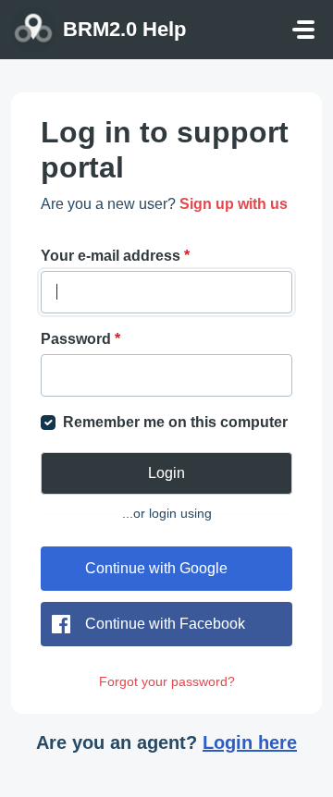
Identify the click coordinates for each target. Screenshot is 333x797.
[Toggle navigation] (303, 29)
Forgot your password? (167, 681)
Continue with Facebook (165, 623)
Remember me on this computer (175, 422)
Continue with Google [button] (156, 568)
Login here (250, 742)
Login (166, 473)
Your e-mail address (115, 256)
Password (80, 339)
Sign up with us (233, 204)
